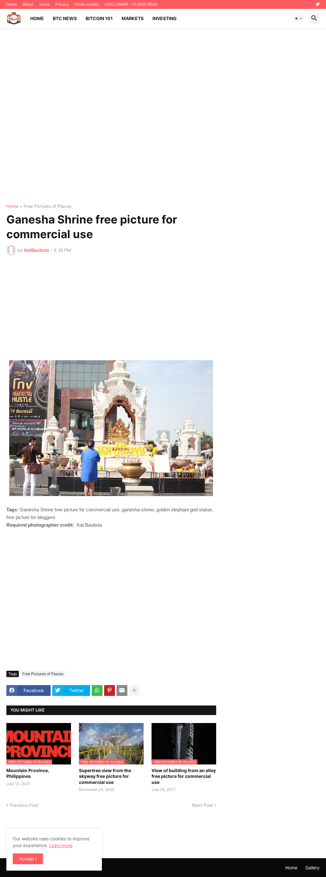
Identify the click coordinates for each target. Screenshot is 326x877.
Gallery (312, 867)
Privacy (62, 4)
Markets (133, 18)
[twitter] (318, 4)
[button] (298, 18)
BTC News (65, 18)
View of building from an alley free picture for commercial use (184, 776)
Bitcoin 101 (99, 18)
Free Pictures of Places (47, 206)
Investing (164, 18)
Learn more (61, 845)
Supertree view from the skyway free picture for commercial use (105, 776)
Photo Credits (87, 4)
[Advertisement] (163, 116)
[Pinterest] (109, 690)
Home (11, 4)
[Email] (122, 690)
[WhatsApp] (97, 690)
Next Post (202, 805)
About (28, 4)
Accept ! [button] (28, 858)
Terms (44, 4)
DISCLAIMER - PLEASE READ (131, 4)
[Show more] (134, 690)
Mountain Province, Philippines (27, 773)
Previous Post (24, 805)
